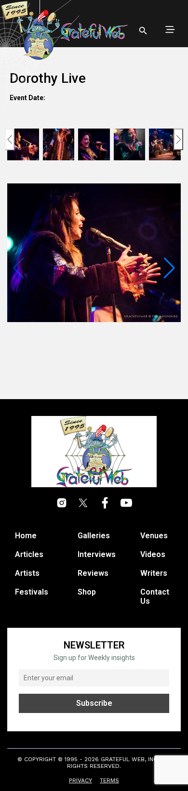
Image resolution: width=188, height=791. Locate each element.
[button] (169, 268)
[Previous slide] (9, 139)
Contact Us (154, 596)
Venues (154, 535)
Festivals (31, 591)
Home (26, 535)
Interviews (97, 554)
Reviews (93, 573)
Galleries (94, 535)
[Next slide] (178, 139)
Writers (153, 573)
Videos (152, 554)
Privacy (80, 780)
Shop (87, 591)
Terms (109, 780)
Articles (29, 554)
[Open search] (143, 31)
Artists (27, 573)
